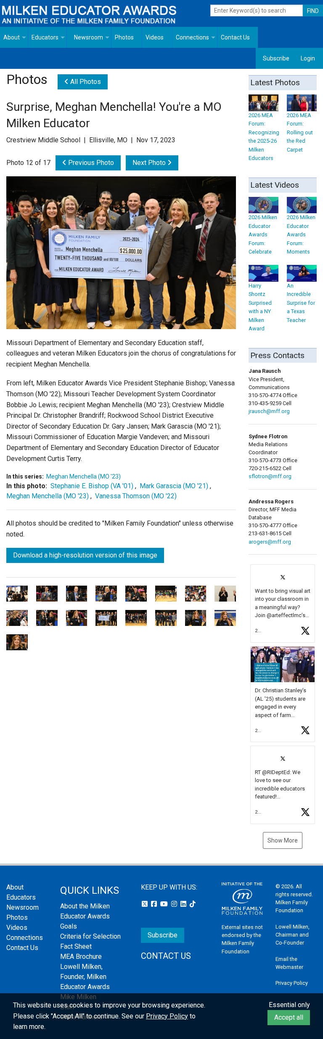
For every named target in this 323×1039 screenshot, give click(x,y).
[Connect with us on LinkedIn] (184, 904)
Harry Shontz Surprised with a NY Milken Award (260, 307)
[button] (283, 603)
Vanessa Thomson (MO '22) (136, 496)
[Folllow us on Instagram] (175, 904)
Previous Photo (90, 163)
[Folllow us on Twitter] (145, 904)
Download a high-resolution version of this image (85, 555)
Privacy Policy (291, 983)
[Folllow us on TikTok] (192, 904)
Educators (45, 37)
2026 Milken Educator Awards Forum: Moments (301, 234)
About (11, 37)
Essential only (289, 1005)
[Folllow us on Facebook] (154, 904)
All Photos (85, 82)
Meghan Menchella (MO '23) (83, 476)
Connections (192, 37)
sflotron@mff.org (270, 476)
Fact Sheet (76, 946)
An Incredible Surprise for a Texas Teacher (301, 303)
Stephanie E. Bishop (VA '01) (91, 486)
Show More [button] (282, 840)
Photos (124, 37)
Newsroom (88, 37)
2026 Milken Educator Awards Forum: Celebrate (263, 234)
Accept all (288, 1017)
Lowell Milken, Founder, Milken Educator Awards (85, 977)
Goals (68, 926)
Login (308, 58)
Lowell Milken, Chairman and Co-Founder (292, 935)
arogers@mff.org (270, 542)
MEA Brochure (81, 956)
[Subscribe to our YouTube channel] (164, 904)
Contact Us (235, 37)
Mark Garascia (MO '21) (174, 486)
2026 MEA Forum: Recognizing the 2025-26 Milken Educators (264, 136)
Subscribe (276, 58)
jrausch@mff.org (269, 411)
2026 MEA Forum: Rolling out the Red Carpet (300, 132)
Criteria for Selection (90, 936)
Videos (155, 37)
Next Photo (149, 163)
